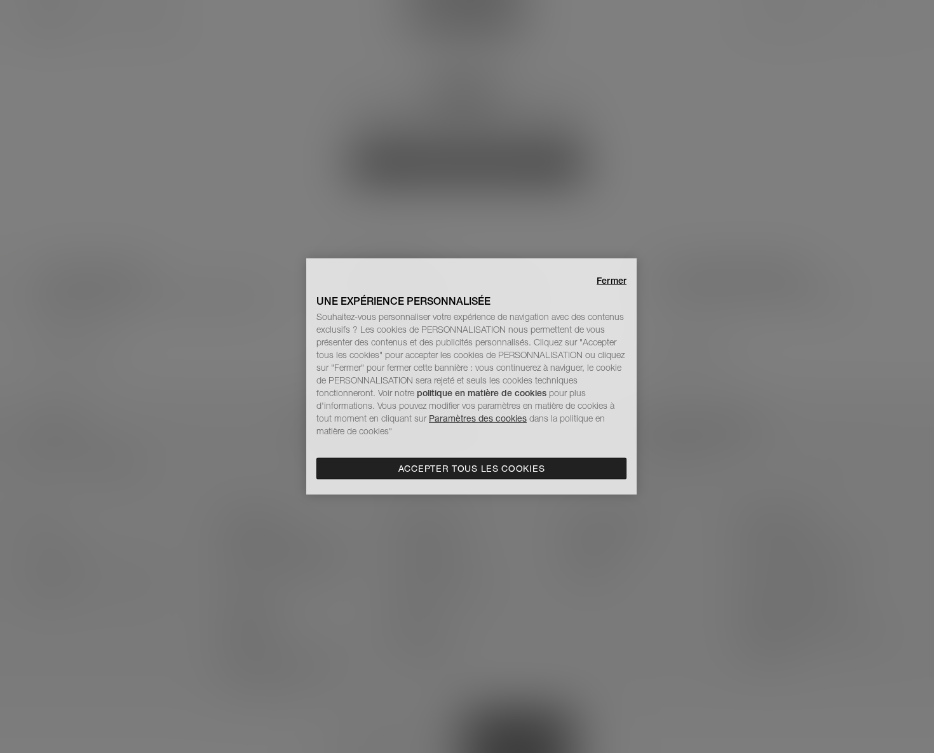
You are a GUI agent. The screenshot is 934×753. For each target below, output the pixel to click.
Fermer (611, 281)
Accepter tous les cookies (471, 468)
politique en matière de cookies (483, 393)
